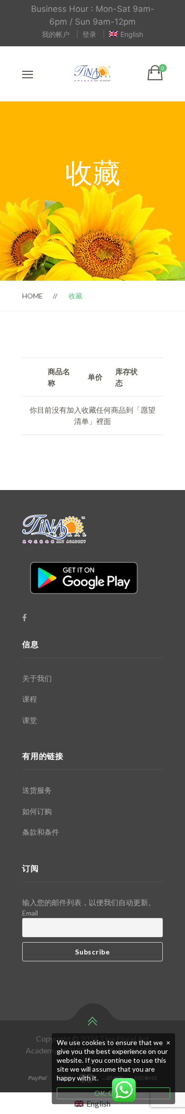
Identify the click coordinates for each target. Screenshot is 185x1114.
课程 (29, 698)
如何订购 (37, 811)
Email (30, 913)
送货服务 (37, 790)
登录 (89, 34)
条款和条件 (40, 831)
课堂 (29, 720)
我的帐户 (56, 34)
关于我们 (37, 678)
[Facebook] (24, 617)
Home (32, 296)
